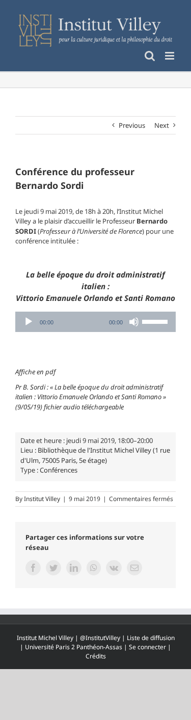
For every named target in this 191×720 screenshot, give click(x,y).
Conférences (58, 470)
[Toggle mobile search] (150, 55)
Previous (132, 125)
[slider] (156, 321)
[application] (95, 322)
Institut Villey (42, 498)
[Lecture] (28, 322)
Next (161, 125)
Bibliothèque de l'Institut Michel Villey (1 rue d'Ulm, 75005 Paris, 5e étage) (95, 455)
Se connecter (147, 647)
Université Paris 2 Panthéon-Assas (73, 647)
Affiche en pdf (35, 371)
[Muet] (134, 322)
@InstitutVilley (100, 637)
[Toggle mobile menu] (170, 55)
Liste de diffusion (151, 637)
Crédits (96, 656)
